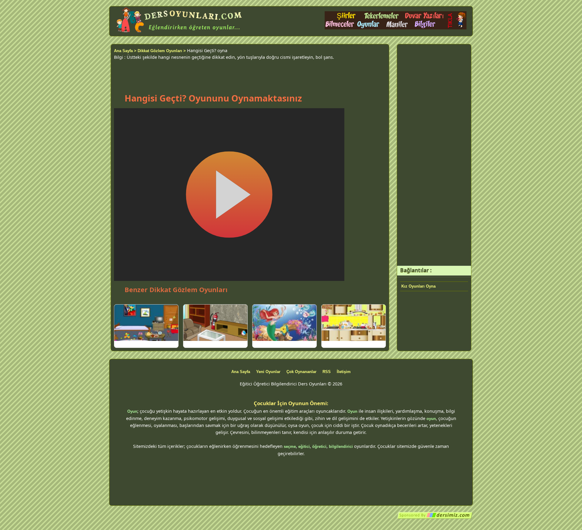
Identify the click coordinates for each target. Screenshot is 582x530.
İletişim (344, 371)
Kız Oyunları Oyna (418, 286)
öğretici (319, 446)
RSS (327, 371)
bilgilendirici (341, 446)
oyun (431, 418)
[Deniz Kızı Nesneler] (284, 323)
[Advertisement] (249, 74)
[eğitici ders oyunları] (179, 32)
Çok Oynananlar (301, 371)
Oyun (132, 411)
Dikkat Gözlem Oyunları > (162, 50)
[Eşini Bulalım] (354, 323)
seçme (290, 446)
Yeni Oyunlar (268, 371)
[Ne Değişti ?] (215, 323)
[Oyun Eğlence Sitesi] (396, 28)
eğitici (304, 446)
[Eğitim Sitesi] (435, 517)
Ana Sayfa (240, 371)
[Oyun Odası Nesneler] (146, 323)
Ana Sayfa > (125, 50)
